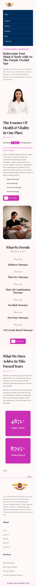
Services (7, 26)
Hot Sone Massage (18, 317)
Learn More (13, 198)
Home (5, 530)
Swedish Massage (18, 305)
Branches (7, 31)
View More (20, 341)
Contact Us (6, 547)
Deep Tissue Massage (10, 567)
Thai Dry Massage (18, 277)
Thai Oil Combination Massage (18, 291)
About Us (7, 21)
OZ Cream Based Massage (18, 330)
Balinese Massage (18, 264)
